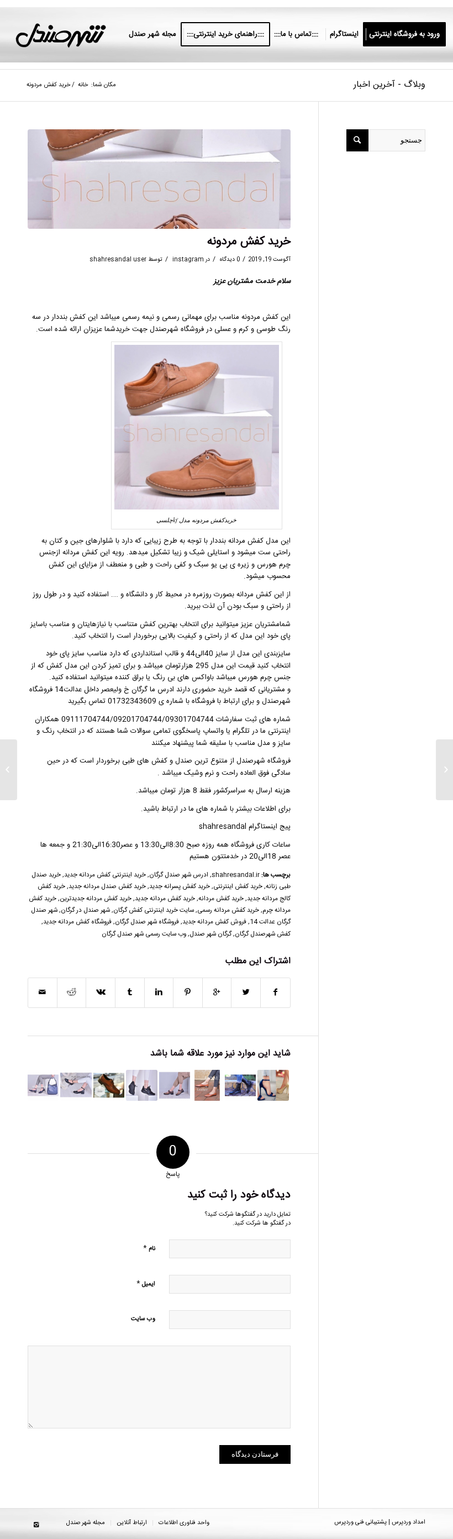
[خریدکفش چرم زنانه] (207, 1085)
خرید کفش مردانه (221, 899)
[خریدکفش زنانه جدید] (43, 1085)
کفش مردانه (80, 553)
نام (149, 1248)
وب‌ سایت (143, 1319)
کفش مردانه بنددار (238, 541)
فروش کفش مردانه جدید (214, 922)
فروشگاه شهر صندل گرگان (147, 922)
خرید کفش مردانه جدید (165, 899)
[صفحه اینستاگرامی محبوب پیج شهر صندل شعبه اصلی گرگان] (272, 1085)
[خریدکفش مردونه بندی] (108, 1085)
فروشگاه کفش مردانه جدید (77, 922)
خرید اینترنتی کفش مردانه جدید (105, 875)
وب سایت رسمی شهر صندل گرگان (144, 934)
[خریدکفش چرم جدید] (174, 1085)
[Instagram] (36, 1525)
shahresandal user (117, 259)
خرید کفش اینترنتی (237, 886)
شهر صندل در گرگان (85, 910)
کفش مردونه (259, 317)
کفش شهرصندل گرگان (263, 934)
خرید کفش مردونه (249, 241)
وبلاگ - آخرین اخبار (389, 84)
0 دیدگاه (229, 259)
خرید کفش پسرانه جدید (179, 886)
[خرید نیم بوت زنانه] (240, 1085)
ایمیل (145, 1283)
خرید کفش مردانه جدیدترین (95, 899)
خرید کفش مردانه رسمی (228, 910)
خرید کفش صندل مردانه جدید (107, 886)
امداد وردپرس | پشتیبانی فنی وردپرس (379, 1522)
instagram (188, 259)
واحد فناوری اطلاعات (184, 1523)
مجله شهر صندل (85, 1523)
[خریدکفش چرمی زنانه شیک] (75, 1085)
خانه (83, 85)
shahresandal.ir (236, 875)
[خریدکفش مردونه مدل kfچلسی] (159, 179)
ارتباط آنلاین (132, 1523)
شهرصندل (164, 329)
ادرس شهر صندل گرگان (178, 875)
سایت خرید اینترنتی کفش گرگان (153, 910)
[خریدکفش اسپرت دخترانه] (141, 1085)
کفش (54, 666)
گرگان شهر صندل (210, 934)
